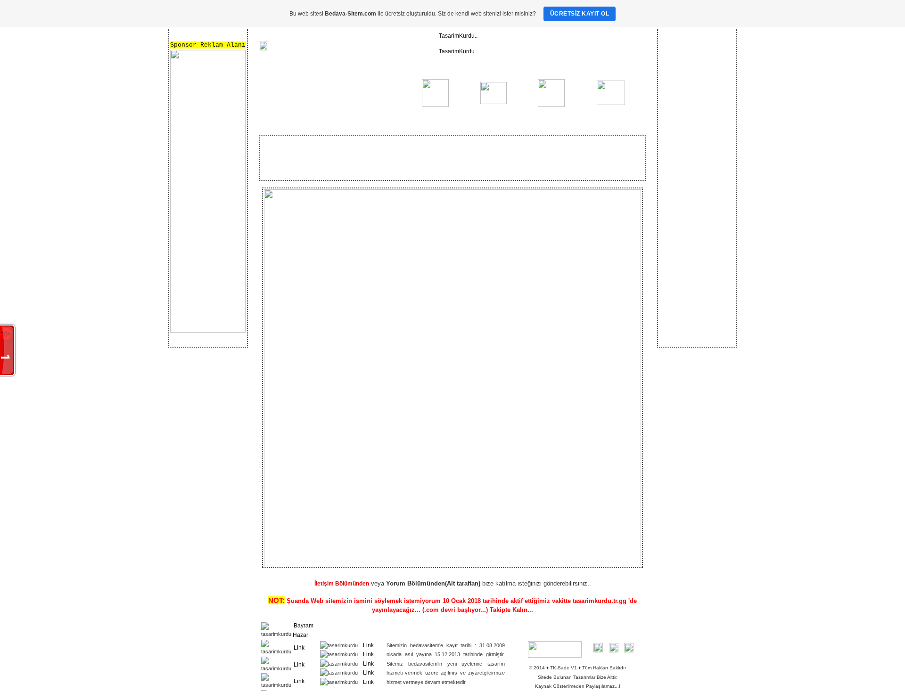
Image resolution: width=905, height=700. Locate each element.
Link (299, 647)
